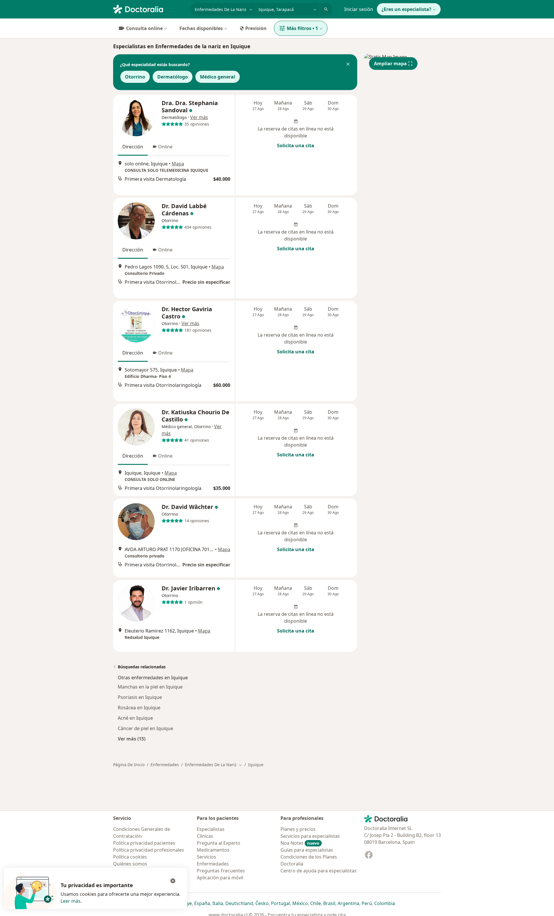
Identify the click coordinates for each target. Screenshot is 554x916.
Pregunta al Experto (218, 843)
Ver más (199, 117)
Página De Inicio (129, 764)
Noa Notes (299, 843)
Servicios (206, 857)
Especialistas (210, 829)
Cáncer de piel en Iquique (145, 728)
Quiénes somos (130, 864)
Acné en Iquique (135, 718)
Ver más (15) (131, 738)
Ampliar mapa (390, 63)
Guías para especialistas (306, 850)
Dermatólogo (172, 77)
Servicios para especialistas (310, 836)
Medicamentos (213, 850)
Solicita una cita (295, 145)
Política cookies (130, 857)
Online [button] (165, 146)
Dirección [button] (132, 146)
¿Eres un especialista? (406, 9)
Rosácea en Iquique (139, 707)
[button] (348, 64)
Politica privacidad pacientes (144, 843)
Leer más (71, 901)
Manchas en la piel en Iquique (150, 687)
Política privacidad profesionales (148, 850)
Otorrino (135, 77)
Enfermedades (165, 764)
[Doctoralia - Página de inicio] (149, 8)
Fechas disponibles (201, 28)
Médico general (217, 77)
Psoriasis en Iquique (140, 697)
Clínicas (205, 836)
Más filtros (302, 28)
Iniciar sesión (358, 9)
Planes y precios (298, 829)
